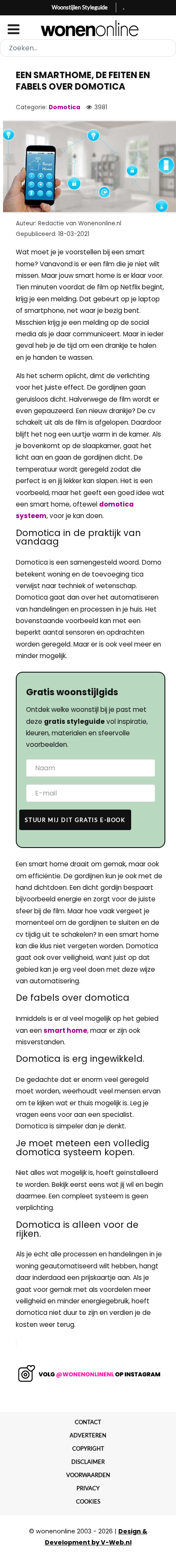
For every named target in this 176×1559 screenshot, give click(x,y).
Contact (88, 1422)
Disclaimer (88, 1461)
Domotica (64, 107)
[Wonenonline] (88, 28)
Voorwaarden (88, 1475)
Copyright (88, 1448)
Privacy (88, 1488)
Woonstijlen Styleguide (80, 7)
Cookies (88, 1501)
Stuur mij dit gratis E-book (75, 819)
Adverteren (88, 1435)
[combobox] (88, 48)
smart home (65, 1030)
